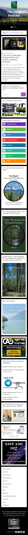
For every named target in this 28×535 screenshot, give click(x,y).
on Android (9, 129)
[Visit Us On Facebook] (18, 532)
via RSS (8, 161)
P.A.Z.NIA (4, 481)
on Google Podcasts (11, 140)
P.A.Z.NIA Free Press (7, 366)
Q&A (3, 490)
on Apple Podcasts (11, 124)
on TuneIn (9, 150)
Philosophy (5, 487)
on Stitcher (9, 145)
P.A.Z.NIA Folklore (7, 484)
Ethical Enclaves (6, 475)
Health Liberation (6, 478)
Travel (4, 502)
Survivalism (5, 499)
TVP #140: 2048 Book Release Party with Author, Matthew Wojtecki (11, 58)
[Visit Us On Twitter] (16, 532)
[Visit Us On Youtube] (21, 532)
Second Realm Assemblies (8, 496)
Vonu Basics (5, 505)
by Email (8, 134)
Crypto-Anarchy (8, 53)
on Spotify (9, 155)
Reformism (5, 493)
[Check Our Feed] (23, 532)
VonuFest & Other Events (9, 397)
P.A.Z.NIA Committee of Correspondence (13, 369)
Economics (5, 472)
